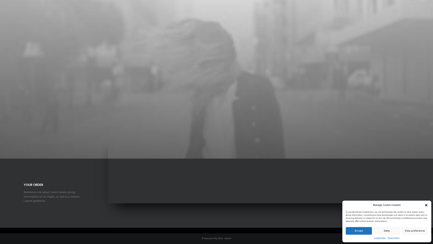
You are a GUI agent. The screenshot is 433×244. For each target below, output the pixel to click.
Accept (359, 231)
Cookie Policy (380, 238)
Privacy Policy (394, 238)
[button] (426, 205)
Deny (387, 231)
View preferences (415, 231)
